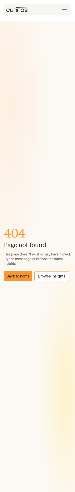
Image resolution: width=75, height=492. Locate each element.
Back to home (18, 276)
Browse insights (51, 276)
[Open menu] (64, 9)
